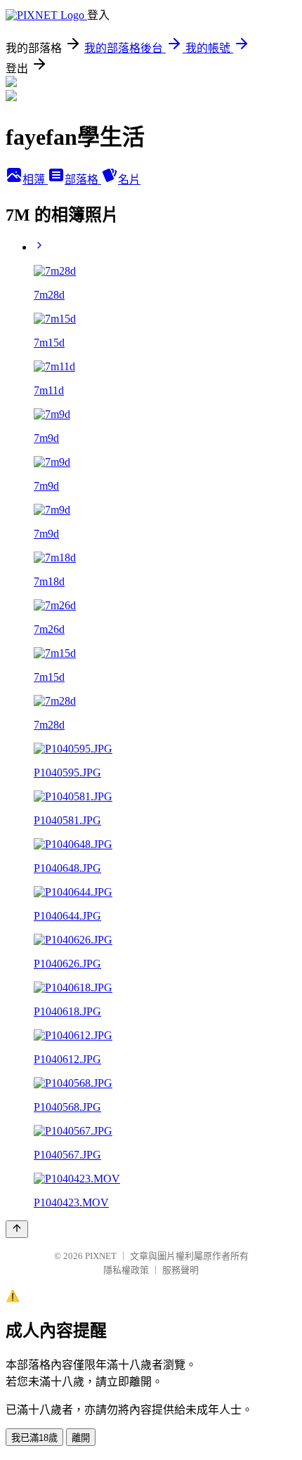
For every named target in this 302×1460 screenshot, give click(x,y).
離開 (81, 1438)
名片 (129, 179)
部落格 (83, 179)
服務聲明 (180, 1270)
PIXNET (101, 1256)
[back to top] (17, 1229)
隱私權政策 (126, 1270)
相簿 (35, 179)
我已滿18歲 (34, 1438)
